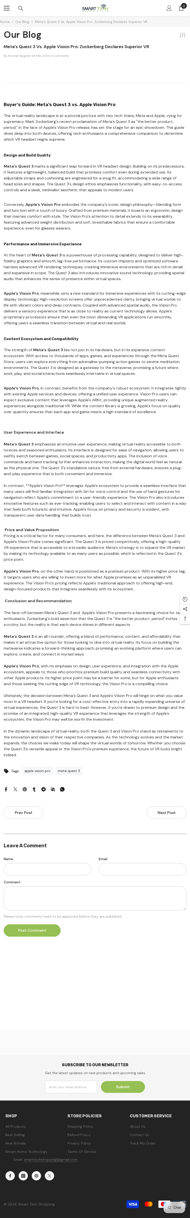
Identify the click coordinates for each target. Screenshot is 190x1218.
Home (5, 21)
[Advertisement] (95, 995)
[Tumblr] (34, 789)
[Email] (53, 789)
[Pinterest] (25, 789)
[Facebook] (6, 789)
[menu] (7, 8)
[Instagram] (23, 1175)
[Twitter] (15, 789)
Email (103, 859)
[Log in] (169, 8)
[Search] (21, 8)
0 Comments (59, 56)
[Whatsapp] (62, 789)
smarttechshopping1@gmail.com (50, 1159)
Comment (12, 882)
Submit (123, 1086)
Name (8, 859)
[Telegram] (43, 789)
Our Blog (22, 21)
